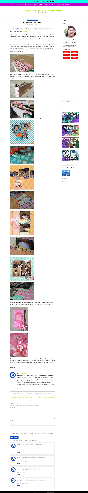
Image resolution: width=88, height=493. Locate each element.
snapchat (66, 57)
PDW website (25, 31)
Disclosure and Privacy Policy (33, 4)
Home (58, 4)
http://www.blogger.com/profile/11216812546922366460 (34, 468)
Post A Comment (47, 393)
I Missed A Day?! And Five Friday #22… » (46, 397)
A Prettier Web (50, 492)
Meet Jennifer (65, 4)
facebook (66, 52)
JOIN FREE (52, 1)
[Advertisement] (70, 80)
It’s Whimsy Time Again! (32, 22)
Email (12, 424)
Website (12, 428)
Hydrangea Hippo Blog (32, 20)
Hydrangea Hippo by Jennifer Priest (44, 11)
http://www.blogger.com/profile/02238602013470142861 (32, 444)
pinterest (66, 54)
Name (12, 420)
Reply (18, 452)
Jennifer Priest (24, 373)
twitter (74, 57)
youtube (74, 54)
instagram (74, 52)
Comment (13, 407)
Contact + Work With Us (16, 4)
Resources (47, 4)
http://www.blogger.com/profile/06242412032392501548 (34, 457)
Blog (53, 4)
